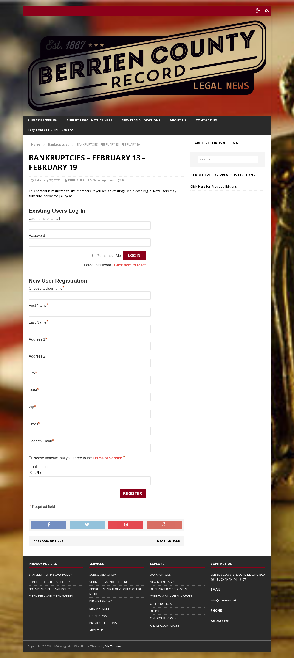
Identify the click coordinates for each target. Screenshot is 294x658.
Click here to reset (130, 265)
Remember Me (109, 256)
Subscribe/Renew (42, 120)
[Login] (267, 11)
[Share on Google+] (164, 525)
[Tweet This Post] (87, 525)
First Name (39, 305)
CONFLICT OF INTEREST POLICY (49, 582)
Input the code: (41, 467)
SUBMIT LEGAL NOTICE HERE (89, 120)
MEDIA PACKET (99, 608)
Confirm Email (41, 441)
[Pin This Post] (125, 525)
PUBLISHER (76, 180)
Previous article (48, 540)
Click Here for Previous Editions (213, 186)
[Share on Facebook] (48, 525)
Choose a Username (47, 288)
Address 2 (37, 356)
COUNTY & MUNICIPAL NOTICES (171, 596)
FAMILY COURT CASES (164, 625)
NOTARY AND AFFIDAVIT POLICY (50, 589)
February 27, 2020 (47, 180)
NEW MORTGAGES (162, 582)
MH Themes (113, 646)
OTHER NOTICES (161, 604)
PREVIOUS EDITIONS (103, 623)
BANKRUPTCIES (160, 575)
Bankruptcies (103, 180)
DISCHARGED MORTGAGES (168, 589)
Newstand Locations (141, 120)
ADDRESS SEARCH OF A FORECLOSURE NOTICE (115, 591)
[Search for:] (228, 159)
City (33, 373)
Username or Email (44, 218)
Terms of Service (108, 458)
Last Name (38, 322)
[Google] (258, 11)
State (34, 390)
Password (37, 235)
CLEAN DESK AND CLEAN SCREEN (51, 596)
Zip (32, 407)
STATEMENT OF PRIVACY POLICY (50, 575)
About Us (178, 120)
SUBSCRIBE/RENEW (102, 575)
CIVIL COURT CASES (163, 618)
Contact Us (206, 120)
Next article (168, 540)
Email (34, 424)
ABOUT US (96, 630)
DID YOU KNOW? (100, 601)
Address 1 (38, 339)
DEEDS (154, 611)
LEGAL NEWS (98, 616)
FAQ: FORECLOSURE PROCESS (51, 130)
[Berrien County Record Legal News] (147, 66)
